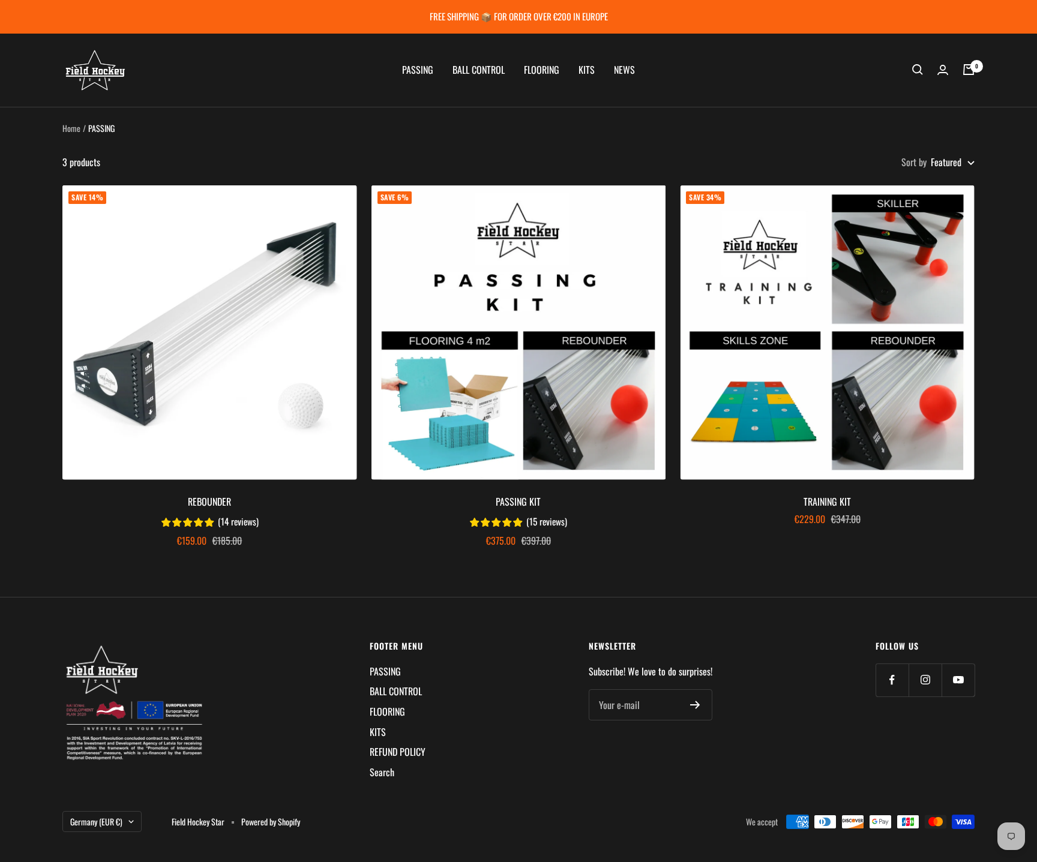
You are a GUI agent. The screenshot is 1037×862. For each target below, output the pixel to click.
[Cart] (969, 69)
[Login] (942, 70)
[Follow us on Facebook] (892, 679)
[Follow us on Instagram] (925, 679)
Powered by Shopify (270, 821)
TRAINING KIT (827, 501)
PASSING (417, 69)
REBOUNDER (209, 501)
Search (382, 772)
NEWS (624, 69)
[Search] (917, 69)
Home (71, 128)
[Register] (695, 705)
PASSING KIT (518, 501)
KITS (587, 69)
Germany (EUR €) (96, 821)
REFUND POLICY (397, 751)
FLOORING (541, 69)
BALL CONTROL (478, 69)
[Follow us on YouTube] (958, 679)
